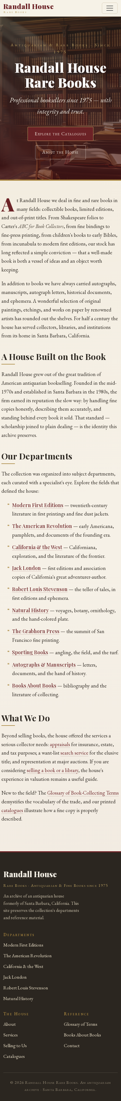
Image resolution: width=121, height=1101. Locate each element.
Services (10, 1035)
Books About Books (34, 685)
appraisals (60, 744)
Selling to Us (15, 1046)
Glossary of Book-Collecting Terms (83, 793)
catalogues (12, 810)
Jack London (26, 568)
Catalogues (14, 1056)
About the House (60, 152)
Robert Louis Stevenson (40, 589)
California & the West (37, 547)
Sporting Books (30, 652)
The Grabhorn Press (35, 631)
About (9, 1024)
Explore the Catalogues (60, 134)
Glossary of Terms (80, 1024)
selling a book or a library (52, 770)
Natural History (30, 610)
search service (74, 753)
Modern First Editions (37, 505)
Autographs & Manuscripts (44, 664)
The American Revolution (42, 526)
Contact (72, 1046)
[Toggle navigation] (110, 8)
